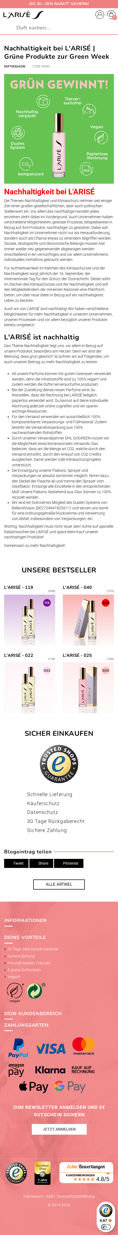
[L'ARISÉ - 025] (88, 683)
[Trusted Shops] (16, 1173)
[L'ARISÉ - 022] (30, 683)
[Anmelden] (100, 15)
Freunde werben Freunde (29, 963)
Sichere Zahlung (21, 956)
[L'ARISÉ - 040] (88, 615)
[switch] (106, 1227)
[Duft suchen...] (111, 28)
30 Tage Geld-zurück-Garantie (33, 949)
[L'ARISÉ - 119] (30, 615)
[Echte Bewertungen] (86, 1172)
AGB (50, 1196)
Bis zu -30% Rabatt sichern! (59, 3)
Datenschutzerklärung (76, 1196)
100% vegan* (88, 379)
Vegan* (14, 977)
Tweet (18, 863)
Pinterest (70, 863)
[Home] (23, 15)
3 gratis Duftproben (24, 970)
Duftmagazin (14, 66)
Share (43, 863)
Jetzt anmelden (59, 1129)
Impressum (33, 1196)
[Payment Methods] (59, 1065)
